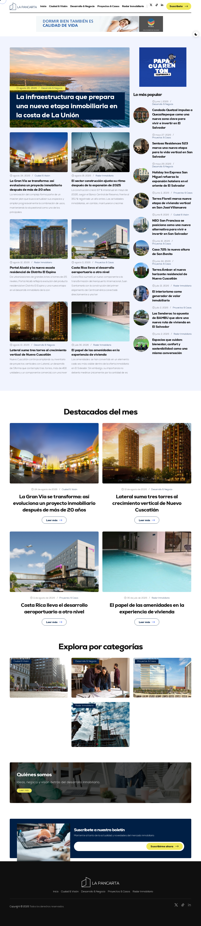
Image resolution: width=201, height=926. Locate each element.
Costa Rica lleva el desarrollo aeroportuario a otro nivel (92, 270)
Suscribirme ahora (162, 846)
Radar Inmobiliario (133, 6)
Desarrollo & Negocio (82, 6)
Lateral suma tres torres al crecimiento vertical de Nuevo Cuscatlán (38, 352)
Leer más (51, 520)
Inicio (43, 6)
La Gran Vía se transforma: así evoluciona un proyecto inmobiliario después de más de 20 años (36, 185)
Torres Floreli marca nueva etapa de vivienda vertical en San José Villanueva (171, 203)
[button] (99, 24)
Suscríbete (176, 6)
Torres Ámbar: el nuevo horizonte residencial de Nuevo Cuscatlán (169, 274)
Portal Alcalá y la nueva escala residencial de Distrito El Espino (33, 270)
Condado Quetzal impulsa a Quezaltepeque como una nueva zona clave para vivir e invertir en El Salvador (172, 119)
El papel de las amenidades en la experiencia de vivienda (95, 352)
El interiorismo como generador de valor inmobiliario (167, 295)
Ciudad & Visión (58, 6)
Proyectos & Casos (108, 6)
